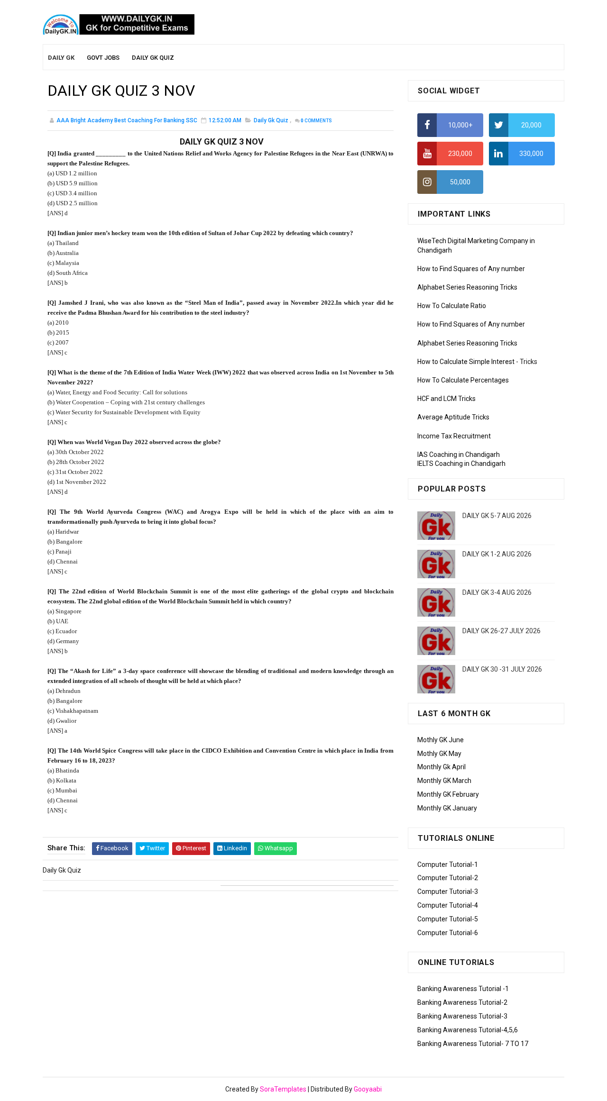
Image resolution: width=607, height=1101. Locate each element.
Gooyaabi (368, 1089)
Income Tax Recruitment (454, 436)
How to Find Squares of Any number (471, 269)
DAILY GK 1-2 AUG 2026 (497, 554)
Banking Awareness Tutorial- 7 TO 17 (472, 1043)
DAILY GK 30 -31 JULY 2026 (502, 669)
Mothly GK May (439, 753)
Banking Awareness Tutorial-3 (462, 1016)
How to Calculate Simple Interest (466, 361)
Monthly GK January (447, 808)
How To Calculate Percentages (463, 380)
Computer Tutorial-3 (447, 891)
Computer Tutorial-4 (447, 905)
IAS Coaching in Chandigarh (458, 454)
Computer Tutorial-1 (447, 864)
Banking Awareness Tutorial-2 (462, 1002)
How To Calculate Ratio (451, 305)
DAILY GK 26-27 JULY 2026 (501, 631)
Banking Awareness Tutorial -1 (463, 988)
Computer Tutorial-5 (447, 919)
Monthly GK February (448, 794)
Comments (316, 120)
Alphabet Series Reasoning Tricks (467, 287)
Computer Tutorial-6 (447, 933)
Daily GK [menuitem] (61, 57)
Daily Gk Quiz (271, 120)
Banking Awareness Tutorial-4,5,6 (467, 1030)
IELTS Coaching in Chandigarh (461, 463)
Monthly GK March (444, 780)
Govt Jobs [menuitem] (103, 57)
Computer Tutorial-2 (447, 878)
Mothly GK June (440, 740)
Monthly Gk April (441, 767)
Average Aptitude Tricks (453, 417)
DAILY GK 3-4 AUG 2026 (497, 592)
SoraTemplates (283, 1089)
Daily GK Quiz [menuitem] (153, 57)
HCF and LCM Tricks (446, 398)
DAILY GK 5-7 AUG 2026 (497, 515)
